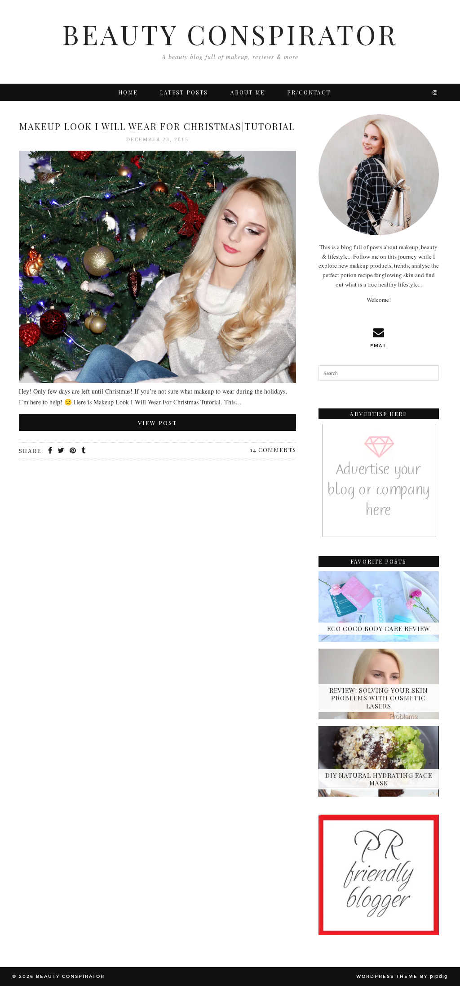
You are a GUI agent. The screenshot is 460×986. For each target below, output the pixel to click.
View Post (157, 422)
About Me (247, 92)
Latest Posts (184, 92)
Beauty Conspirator (230, 34)
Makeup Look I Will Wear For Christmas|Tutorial (157, 126)
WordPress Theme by (402, 976)
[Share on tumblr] (83, 451)
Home (127, 92)
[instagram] (435, 92)
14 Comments (273, 449)
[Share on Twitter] (61, 451)
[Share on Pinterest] (73, 451)
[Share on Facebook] (50, 451)
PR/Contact (309, 92)
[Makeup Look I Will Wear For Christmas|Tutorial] (157, 268)
